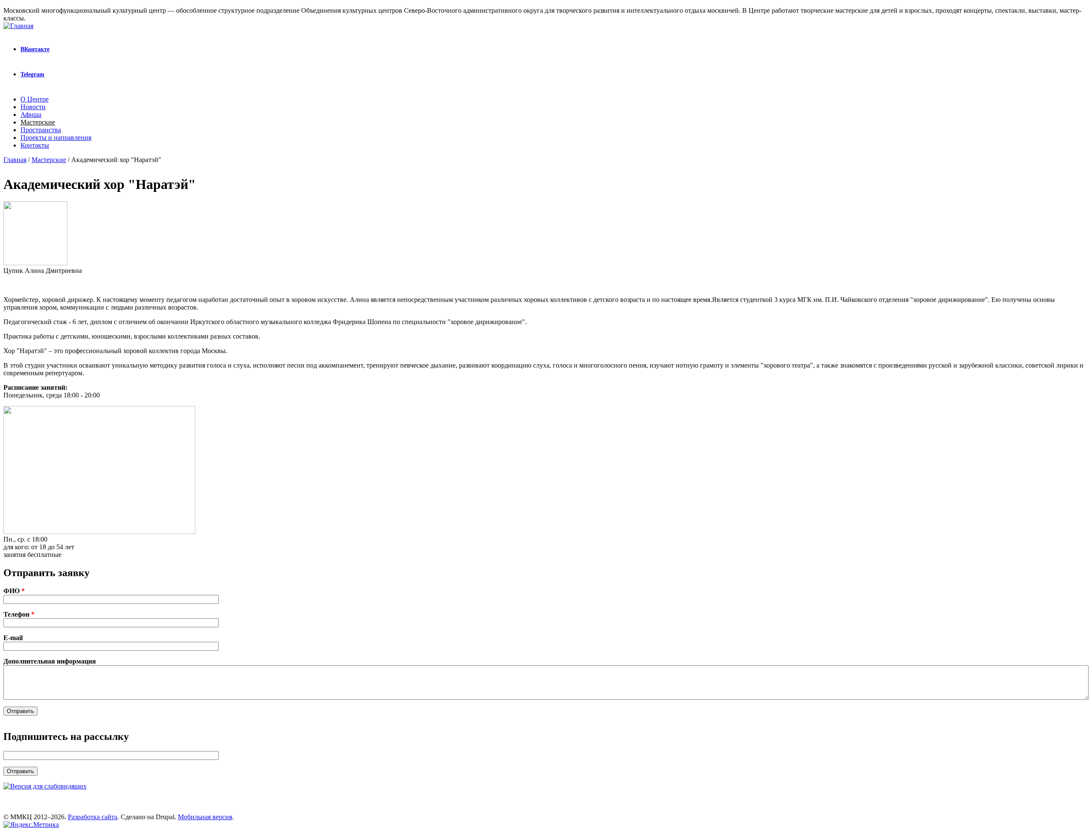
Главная (14, 159)
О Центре (34, 99)
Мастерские (37, 122)
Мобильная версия (205, 816)
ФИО (14, 590)
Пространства (40, 129)
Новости (33, 106)
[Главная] (18, 25)
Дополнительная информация (49, 661)
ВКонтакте (34, 49)
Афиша (30, 114)
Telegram (32, 74)
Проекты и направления (55, 137)
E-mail (13, 637)
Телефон (19, 614)
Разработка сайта (92, 816)
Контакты (34, 145)
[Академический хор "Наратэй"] (99, 531)
